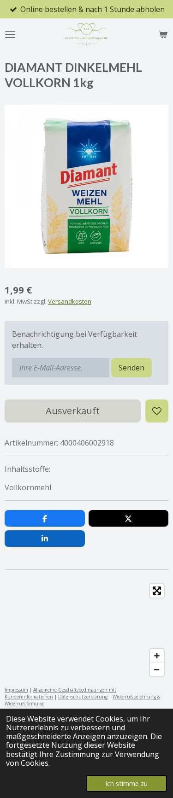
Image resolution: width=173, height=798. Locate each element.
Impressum (16, 690)
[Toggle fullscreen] (157, 591)
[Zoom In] (157, 656)
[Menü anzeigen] (10, 34)
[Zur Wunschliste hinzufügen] (156, 410)
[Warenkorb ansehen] (163, 34)
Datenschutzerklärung (82, 696)
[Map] (86, 630)
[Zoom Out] (157, 669)
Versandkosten (69, 301)
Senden (131, 368)
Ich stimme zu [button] (126, 783)
